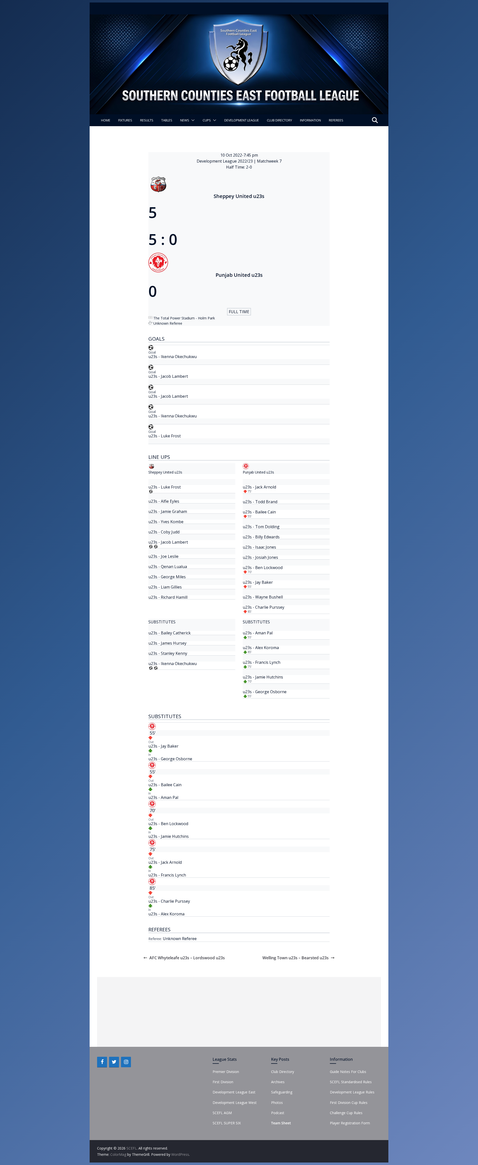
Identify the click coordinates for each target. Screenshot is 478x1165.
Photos (277, 1102)
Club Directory (279, 120)
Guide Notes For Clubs (348, 1071)
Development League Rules (352, 1092)
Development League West (235, 1102)
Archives (278, 1081)
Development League (241, 120)
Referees (336, 120)
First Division (223, 1081)
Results (146, 120)
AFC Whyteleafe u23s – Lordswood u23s (187, 958)
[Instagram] (126, 1062)
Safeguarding (281, 1092)
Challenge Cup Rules (346, 1112)
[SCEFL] (239, 18)
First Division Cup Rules (348, 1102)
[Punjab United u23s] (239, 544)
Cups (207, 120)
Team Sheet (281, 1123)
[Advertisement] (239, 1012)
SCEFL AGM (222, 1112)
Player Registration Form (350, 1123)
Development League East (234, 1092)
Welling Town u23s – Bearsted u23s (295, 958)
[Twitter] (114, 1062)
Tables (166, 120)
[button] (192, 120)
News (184, 120)
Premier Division (226, 1071)
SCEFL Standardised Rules (351, 1081)
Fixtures (125, 120)
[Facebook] (102, 1062)
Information (310, 120)
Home (105, 120)
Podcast (277, 1112)
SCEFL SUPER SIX (227, 1123)
